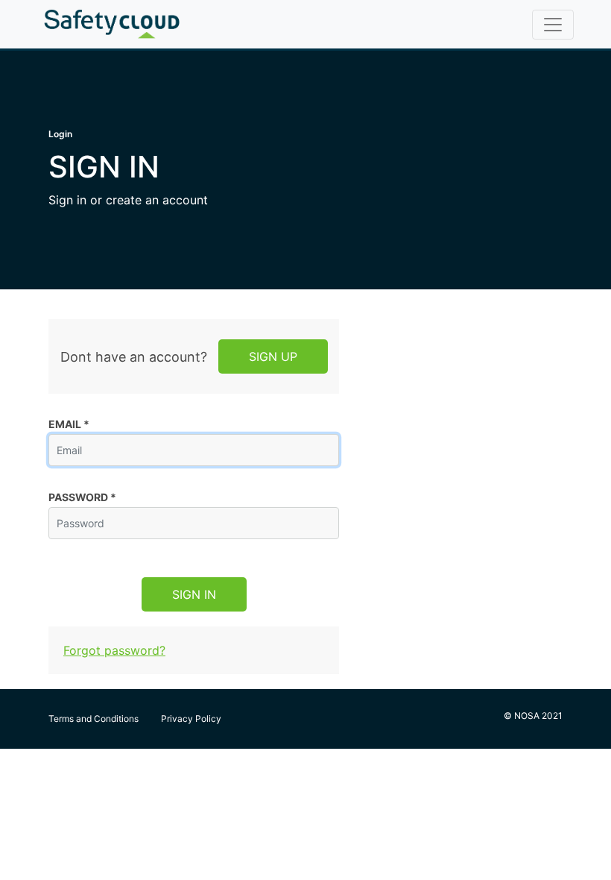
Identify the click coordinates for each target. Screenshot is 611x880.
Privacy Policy (191, 718)
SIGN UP (273, 356)
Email (68, 424)
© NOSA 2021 (533, 715)
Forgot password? (114, 650)
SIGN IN (194, 594)
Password (82, 497)
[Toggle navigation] (553, 25)
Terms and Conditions (93, 718)
